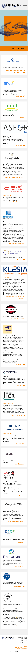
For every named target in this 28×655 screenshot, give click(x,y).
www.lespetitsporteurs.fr (16, 626)
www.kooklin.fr (20, 464)
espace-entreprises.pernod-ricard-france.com (15, 71)
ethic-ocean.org (19, 566)
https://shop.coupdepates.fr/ (15, 521)
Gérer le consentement (20, 647)
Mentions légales (22, 645)
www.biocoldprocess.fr (17, 243)
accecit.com (21, 259)
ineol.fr (22, 117)
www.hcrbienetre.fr (18, 416)
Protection (8, 196)
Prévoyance (8, 404)
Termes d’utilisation (22, 648)
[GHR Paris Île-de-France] (10, 5)
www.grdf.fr (21, 542)
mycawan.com (20, 364)
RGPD (25, 646)
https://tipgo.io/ (19, 96)
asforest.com (20, 145)
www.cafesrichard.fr (18, 318)
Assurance (7, 277)
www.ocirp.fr (20, 443)
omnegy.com (20, 385)
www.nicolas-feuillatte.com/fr (15, 177)
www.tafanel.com (19, 587)
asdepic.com (20, 495)
